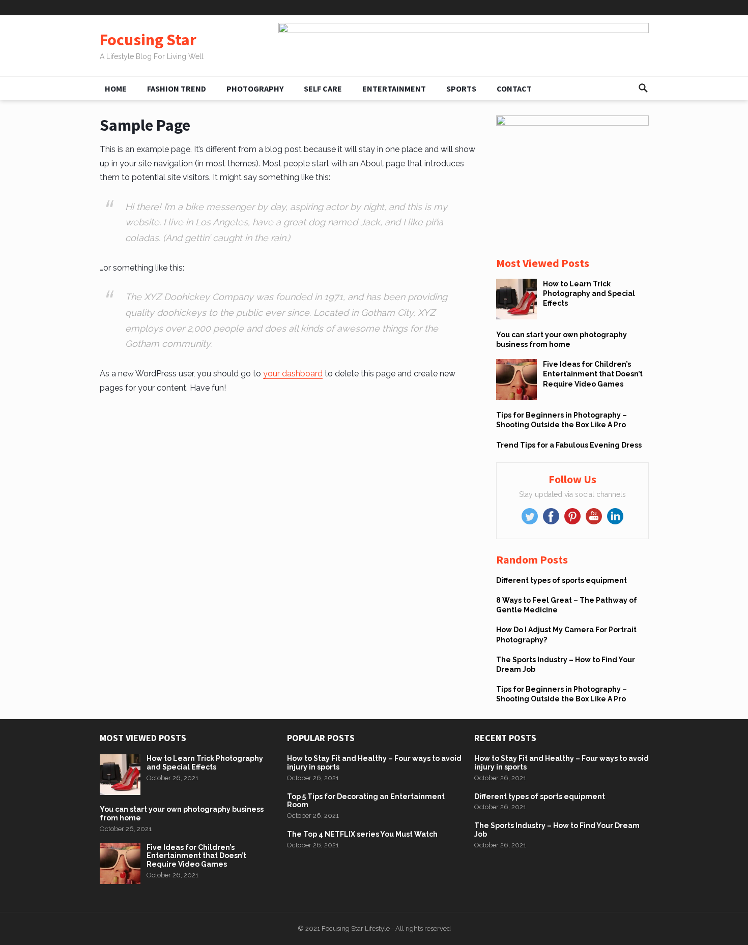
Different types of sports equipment (561, 580)
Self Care (323, 88)
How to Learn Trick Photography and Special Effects (589, 293)
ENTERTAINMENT (394, 88)
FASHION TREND (176, 88)
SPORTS (461, 88)
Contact (514, 88)
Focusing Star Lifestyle (356, 928)
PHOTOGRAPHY (254, 88)
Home (116, 88)
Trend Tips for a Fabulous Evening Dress (569, 445)
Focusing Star (148, 40)
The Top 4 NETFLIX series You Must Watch (362, 834)
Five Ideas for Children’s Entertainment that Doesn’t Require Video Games (593, 374)
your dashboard (293, 373)
